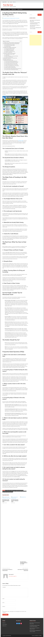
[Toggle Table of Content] (20, 41)
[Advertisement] (36, 40)
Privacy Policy (19, 9)
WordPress (36, 635)
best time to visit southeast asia (10, 490)
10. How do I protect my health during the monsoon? (11, 69)
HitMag (40, 635)
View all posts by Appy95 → (13, 576)
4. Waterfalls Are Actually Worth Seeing (10, 51)
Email (3, 602)
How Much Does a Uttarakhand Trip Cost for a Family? (23, 562)
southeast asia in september (19, 490)
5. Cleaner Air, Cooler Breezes (8, 52)
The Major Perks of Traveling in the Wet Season (10, 47)
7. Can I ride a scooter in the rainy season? (10, 66)
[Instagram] (41, 2)
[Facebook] (39, 2)
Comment (4, 587)
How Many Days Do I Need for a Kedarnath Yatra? (14, 500)
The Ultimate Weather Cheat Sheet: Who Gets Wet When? (11, 43)
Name (3, 598)
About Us (4, 9)
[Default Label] (21, 623)
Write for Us (14, 9)
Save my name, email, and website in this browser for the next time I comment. (14, 612)
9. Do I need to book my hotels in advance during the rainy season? (13, 68)
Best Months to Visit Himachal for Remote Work (5, 500)
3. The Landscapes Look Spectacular (9, 50)
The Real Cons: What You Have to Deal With (9, 53)
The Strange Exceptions (8, 46)
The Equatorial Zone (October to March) (10, 45)
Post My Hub (8, 5)
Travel (9, 9)
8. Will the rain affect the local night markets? (10, 67)
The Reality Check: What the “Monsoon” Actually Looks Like (11, 42)
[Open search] (41, 9)
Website (3, 606)
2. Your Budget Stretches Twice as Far (9, 49)
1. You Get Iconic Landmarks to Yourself (10, 48)
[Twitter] (38, 2)
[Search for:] (36, 15)
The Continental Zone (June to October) (10, 44)
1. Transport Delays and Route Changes (10, 54)
